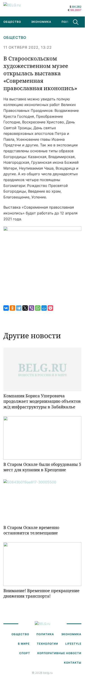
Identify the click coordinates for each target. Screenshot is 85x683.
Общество (14, 37)
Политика (70, 21)
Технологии (47, 643)
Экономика (41, 21)
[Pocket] (50, 308)
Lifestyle (73, 643)
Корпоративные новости (59, 653)
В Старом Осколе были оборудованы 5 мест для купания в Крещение (42, 467)
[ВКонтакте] (6, 308)
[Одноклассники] (12, 308)
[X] (25, 308)
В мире (24, 643)
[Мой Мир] (44, 308)
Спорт (24, 653)
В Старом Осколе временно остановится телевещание (31, 530)
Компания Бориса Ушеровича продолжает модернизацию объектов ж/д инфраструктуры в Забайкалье (42, 401)
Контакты (72, 662)
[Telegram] (18, 308)
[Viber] (31, 308)
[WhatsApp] (37, 308)
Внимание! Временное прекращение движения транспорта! (41, 593)
